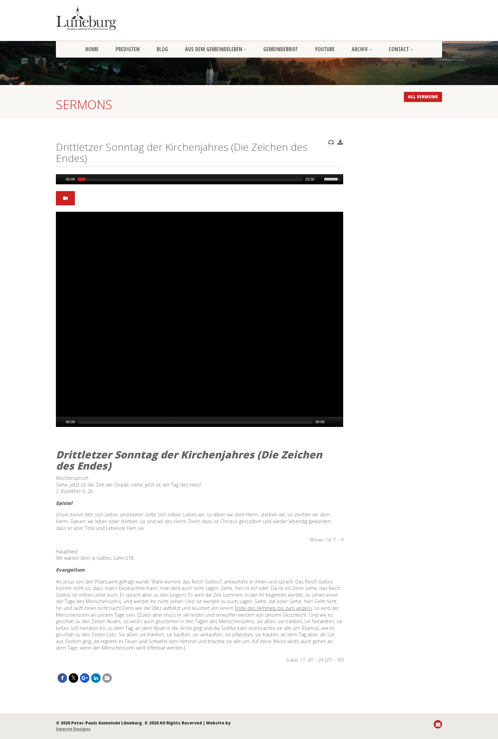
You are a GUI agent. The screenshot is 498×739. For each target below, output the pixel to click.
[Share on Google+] (84, 678)
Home (92, 49)
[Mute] (320, 179)
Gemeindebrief (280, 49)
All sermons (423, 97)
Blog (162, 49)
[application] (199, 179)
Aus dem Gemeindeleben (213, 49)
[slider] (333, 178)
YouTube (325, 49)
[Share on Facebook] (62, 678)
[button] (199, 319)
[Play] (60, 179)
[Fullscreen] (338, 422)
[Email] (107, 678)
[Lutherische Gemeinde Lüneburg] (117, 17)
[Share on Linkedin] (96, 678)
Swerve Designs (73, 729)
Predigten (128, 49)
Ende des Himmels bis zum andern (273, 608)
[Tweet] (73, 678)
